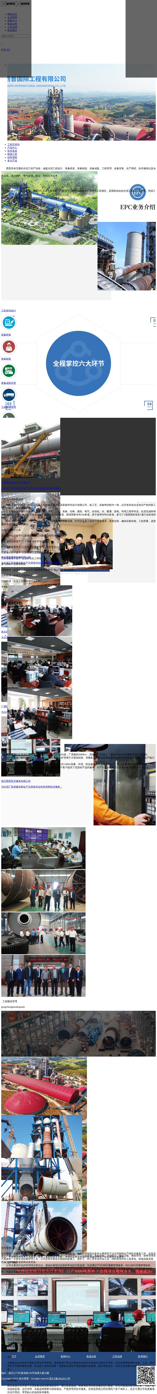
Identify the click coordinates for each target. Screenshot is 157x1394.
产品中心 (12, 147)
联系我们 (143, 1356)
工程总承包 (13, 144)
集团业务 (91, 1356)
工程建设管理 (8, 407)
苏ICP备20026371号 (59, 1378)
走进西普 (40, 1356)
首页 (14, 1356)
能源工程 (12, 154)
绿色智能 (12, 157)
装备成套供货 (8, 383)
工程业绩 (117, 1356)
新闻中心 (66, 1356)
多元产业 (12, 160)
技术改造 (12, 151)
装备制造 (6, 359)
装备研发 (6, 334)
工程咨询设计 (8, 310)
